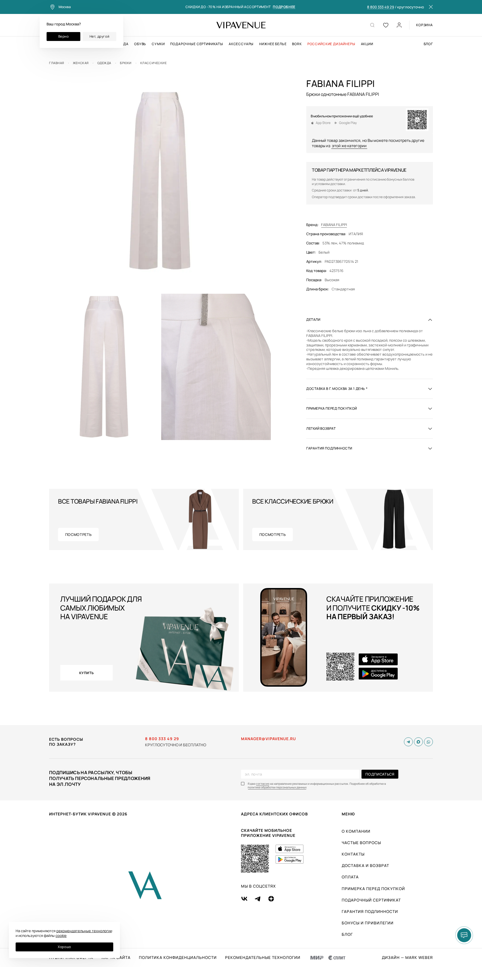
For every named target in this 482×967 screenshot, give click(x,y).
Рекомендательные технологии (262, 957)
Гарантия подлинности (370, 911)
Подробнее (284, 7)
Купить (86, 672)
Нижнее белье (272, 44)
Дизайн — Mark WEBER (407, 957)
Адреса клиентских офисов (274, 814)
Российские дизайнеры (331, 44)
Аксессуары (241, 44)
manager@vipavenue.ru (268, 738)
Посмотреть (78, 534)
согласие (262, 784)
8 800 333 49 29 (380, 7)
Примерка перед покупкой (373, 888)
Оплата (350, 876)
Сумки (158, 44)
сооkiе (61, 935)
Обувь (140, 44)
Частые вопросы (361, 842)
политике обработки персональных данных (277, 787)
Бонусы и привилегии (368, 922)
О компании (356, 831)
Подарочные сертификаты (196, 44)
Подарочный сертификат (371, 900)
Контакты (353, 854)
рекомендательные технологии (84, 930)
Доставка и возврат (365, 865)
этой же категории (349, 145)
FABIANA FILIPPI (334, 224)
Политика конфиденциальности (178, 957)
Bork (297, 44)
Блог (428, 44)
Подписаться (379, 774)
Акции (367, 44)
